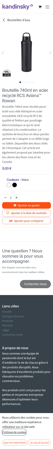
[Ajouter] (17, 198)
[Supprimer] (5, 198)
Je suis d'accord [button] (39, 442)
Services (7, 325)
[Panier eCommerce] (40, 7)
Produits (7, 321)
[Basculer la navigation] (47, 7)
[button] (2, 52)
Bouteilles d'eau (18, 20)
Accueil (6, 311)
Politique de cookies (14, 432)
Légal (5, 330)
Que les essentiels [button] (15, 442)
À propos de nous (13, 316)
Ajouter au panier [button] (28, 205)
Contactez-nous (12, 335)
